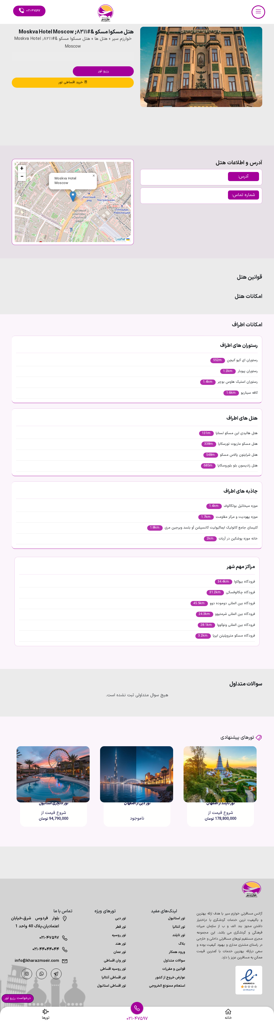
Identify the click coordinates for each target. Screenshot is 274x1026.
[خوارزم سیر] (248, 889)
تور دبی (120, 918)
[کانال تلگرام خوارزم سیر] (56, 973)
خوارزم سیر (122, 39)
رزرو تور (103, 71)
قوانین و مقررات (173, 969)
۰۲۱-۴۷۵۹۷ (49, 938)
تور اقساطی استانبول (111, 986)
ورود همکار (177, 952)
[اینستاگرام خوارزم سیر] (26, 973)
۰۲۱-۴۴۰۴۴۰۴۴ (45, 949)
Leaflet (121, 239)
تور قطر (121, 927)
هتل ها (101, 39)
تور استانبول (176, 918)
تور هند (120, 944)
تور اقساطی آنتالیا (114, 977)
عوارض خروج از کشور (170, 977)
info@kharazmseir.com (37, 961)
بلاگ (181, 944)
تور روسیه (119, 935)
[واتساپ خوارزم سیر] (41, 973)
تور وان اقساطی (115, 960)
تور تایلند (178, 935)
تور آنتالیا (179, 927)
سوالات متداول (174, 960)
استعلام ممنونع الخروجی (167, 986)
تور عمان (119, 952)
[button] (243, 121)
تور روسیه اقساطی (113, 969)
